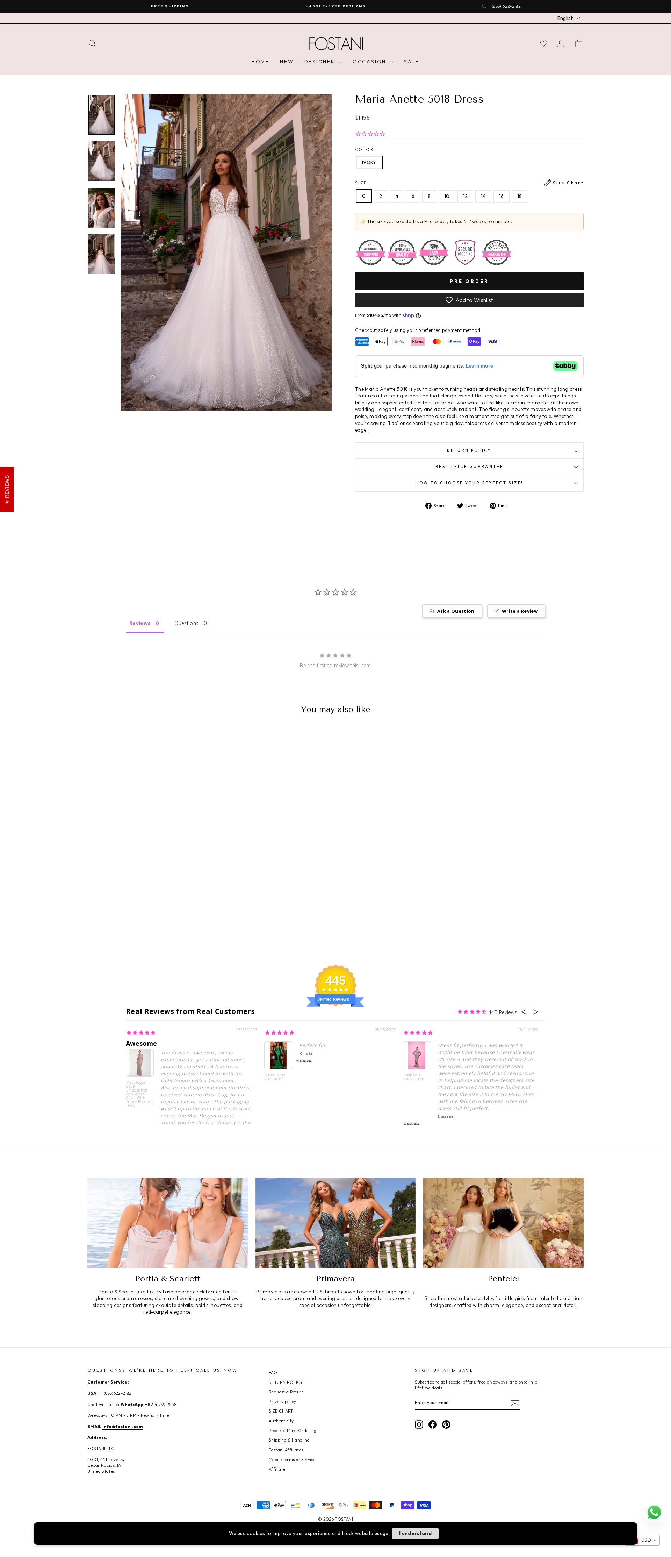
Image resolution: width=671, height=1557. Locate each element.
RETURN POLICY (286, 1382)
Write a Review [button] (520, 611)
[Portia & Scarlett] (167, 1223)
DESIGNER (320, 61)
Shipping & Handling (289, 1440)
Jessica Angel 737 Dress (276, 1077)
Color (364, 149)
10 (447, 196)
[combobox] (642, 1540)
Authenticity (281, 1420)
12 (465, 196)
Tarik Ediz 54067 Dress (414, 1077)
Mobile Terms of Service (292, 1459)
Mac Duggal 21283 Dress (71, 1532)
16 (501, 196)
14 (483, 196)
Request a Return (286, 1391)
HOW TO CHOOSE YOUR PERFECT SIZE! (470, 483)
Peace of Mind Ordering (293, 1430)
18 (519, 196)
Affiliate (277, 1469)
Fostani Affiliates (286, 1449)
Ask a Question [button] (456, 611)
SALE (411, 61)
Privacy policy (282, 1401)
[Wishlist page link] (543, 43)
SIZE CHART (281, 1411)
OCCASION (370, 61)
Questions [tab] (186, 623)
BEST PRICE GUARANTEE (469, 466)
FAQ (273, 1372)
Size (469, 182)
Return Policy (469, 450)
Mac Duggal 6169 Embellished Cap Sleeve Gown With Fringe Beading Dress (139, 1094)
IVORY (369, 162)
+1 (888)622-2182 (114, 1393)
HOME (260, 61)
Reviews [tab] (140, 623)
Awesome (141, 1043)
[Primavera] (335, 1223)
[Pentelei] (503, 1223)
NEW (287, 61)
